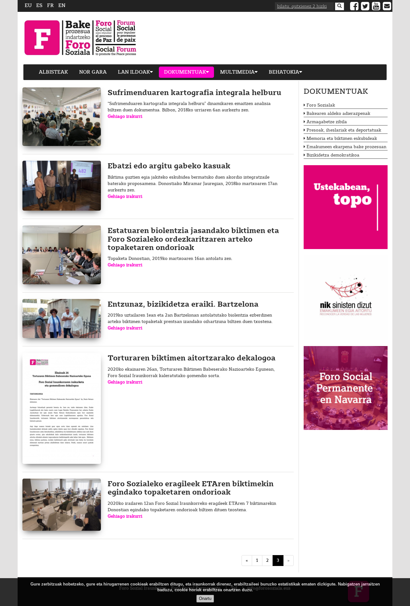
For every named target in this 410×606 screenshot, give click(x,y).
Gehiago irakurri (125, 116)
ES (39, 5)
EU (28, 5)
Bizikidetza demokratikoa (333, 155)
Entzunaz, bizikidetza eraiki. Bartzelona (183, 304)
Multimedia (237, 72)
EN (61, 5)
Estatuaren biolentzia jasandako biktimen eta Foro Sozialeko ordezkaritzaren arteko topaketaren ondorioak (193, 239)
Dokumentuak (185, 72)
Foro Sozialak (321, 105)
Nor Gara (93, 72)
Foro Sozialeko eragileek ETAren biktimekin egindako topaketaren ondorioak (191, 488)
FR (50, 5)
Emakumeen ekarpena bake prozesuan (346, 147)
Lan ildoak (134, 72)
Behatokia (284, 72)
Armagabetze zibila (327, 122)
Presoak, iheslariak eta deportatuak (344, 130)
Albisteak (53, 72)
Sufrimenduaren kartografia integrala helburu (194, 93)
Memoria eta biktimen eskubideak (342, 138)
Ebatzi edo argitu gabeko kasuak (169, 166)
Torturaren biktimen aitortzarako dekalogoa (191, 358)
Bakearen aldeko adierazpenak (338, 113)
